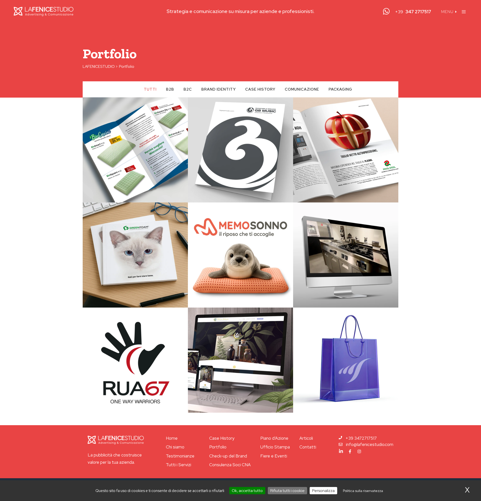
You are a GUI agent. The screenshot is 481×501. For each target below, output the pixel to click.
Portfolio (217, 447)
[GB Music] (240, 150)
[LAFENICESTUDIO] (43, 11)
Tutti (150, 89)
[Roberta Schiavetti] (240, 360)
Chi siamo (175, 447)
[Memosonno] (240, 255)
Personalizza (323, 490)
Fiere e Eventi (273, 456)
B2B (170, 89)
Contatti (307, 447)
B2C (188, 89)
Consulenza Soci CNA (230, 464)
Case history (260, 89)
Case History (221, 438)
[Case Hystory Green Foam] (135, 255)
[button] (464, 11)
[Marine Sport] (345, 360)
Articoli (306, 438)
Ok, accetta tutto (247, 490)
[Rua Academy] (135, 360)
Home (172, 438)
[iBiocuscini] (135, 150)
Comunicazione (302, 89)
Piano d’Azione (274, 438)
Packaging (340, 89)
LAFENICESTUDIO (99, 66)
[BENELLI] (345, 255)
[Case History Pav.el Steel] (345, 150)
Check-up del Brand (228, 456)
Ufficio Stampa (275, 447)
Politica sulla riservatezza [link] (363, 490)
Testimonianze (180, 456)
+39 (413, 12)
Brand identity (218, 89)
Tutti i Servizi (178, 464)
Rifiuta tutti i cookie (287, 490)
